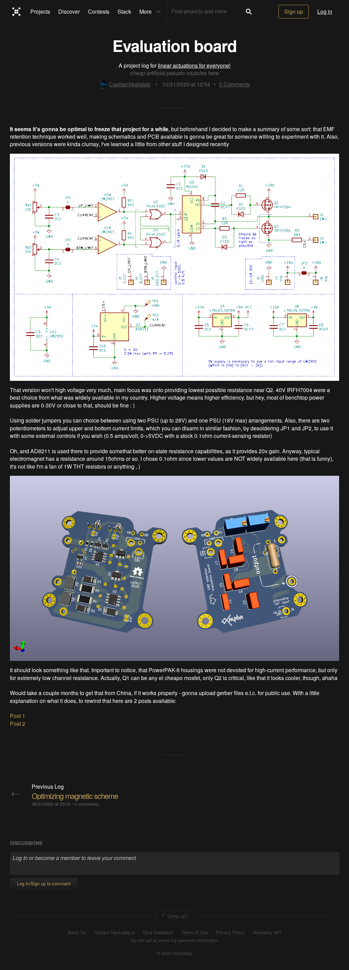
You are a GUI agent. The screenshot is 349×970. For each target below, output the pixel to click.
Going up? (176, 915)
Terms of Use (194, 932)
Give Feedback (158, 932)
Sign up (293, 11)
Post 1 (17, 716)
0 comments (87, 804)
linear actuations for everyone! (194, 65)
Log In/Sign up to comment (44, 883)
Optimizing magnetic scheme (75, 795)
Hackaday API (267, 932)
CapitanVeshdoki (130, 84)
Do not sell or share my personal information (174, 940)
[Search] (249, 11)
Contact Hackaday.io (114, 932)
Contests (98, 11)
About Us (76, 932)
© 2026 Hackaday (174, 953)
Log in (324, 11)
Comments (234, 84)
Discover (69, 11)
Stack (124, 11)
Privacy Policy (230, 932)
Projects (40, 11)
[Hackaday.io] (16, 11)
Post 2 (17, 724)
